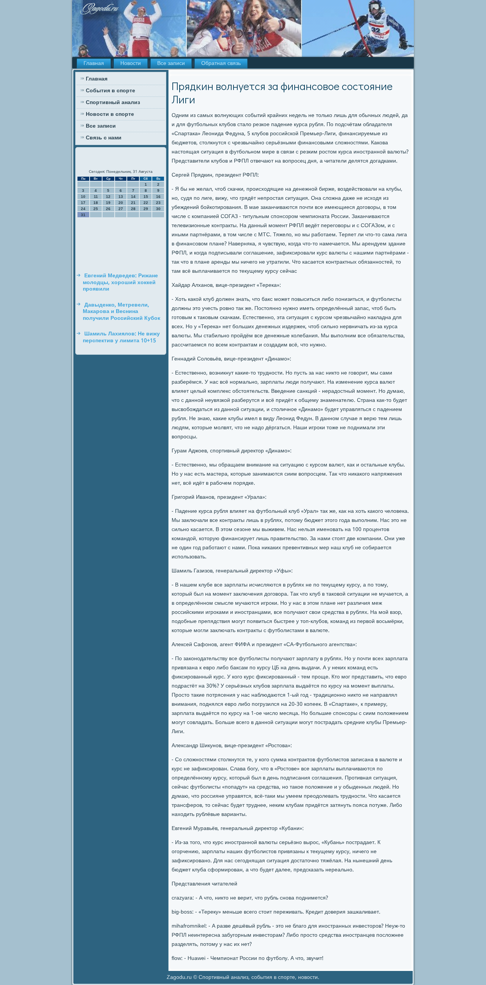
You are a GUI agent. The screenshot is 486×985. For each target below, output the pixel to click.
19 (108, 203)
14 (133, 196)
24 (83, 209)
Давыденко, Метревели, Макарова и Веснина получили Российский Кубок (121, 311)
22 (146, 203)
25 (95, 209)
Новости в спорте (110, 114)
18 (95, 203)
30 (158, 209)
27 (120, 209)
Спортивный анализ (113, 102)
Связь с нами (104, 137)
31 (83, 215)
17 (83, 203)
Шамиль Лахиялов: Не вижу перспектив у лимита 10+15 (121, 337)
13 (120, 196)
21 (133, 203)
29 (146, 209)
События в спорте (110, 90)
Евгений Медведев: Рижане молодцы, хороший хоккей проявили (120, 282)
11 (96, 196)
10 (83, 196)
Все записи (171, 63)
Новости (130, 63)
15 (146, 196)
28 (133, 209)
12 (108, 196)
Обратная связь (221, 63)
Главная (94, 63)
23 (158, 203)
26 (108, 209)
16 (158, 196)
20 (120, 203)
